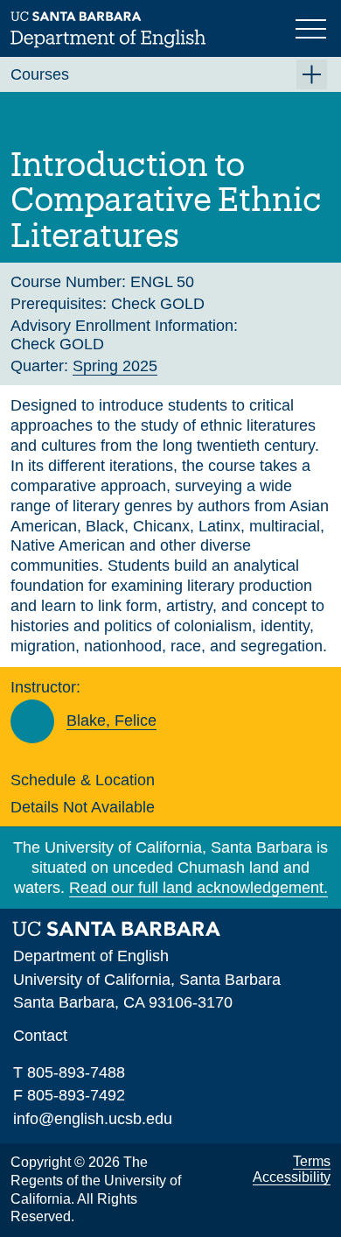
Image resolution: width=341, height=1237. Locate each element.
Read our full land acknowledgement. (198, 887)
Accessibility (292, 1177)
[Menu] (313, 27)
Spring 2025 (115, 366)
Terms (312, 1161)
